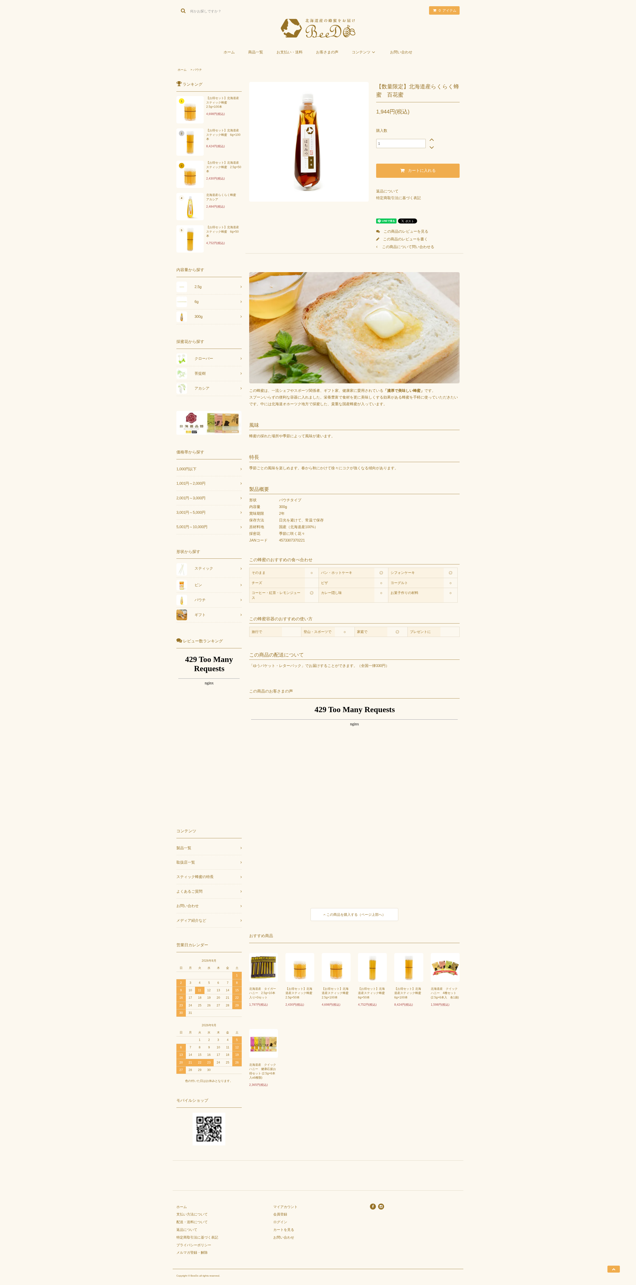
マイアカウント (285, 1207)
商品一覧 (255, 52)
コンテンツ (361, 52)
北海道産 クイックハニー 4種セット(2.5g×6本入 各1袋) (445, 993)
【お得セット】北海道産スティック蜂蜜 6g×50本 (222, 231)
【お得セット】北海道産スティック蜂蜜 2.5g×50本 (223, 167)
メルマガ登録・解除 (192, 1252)
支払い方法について (192, 1214)
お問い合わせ (401, 52)
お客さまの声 (327, 52)
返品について (387, 191)
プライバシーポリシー (193, 1245)
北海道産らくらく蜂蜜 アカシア (222, 197)
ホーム (229, 52)
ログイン (280, 1222)
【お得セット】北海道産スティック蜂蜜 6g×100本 (223, 135)
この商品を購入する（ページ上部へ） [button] (355, 915)
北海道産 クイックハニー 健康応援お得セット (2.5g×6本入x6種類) (262, 1071)
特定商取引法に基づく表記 (398, 198)
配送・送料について (192, 1222)
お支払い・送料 (290, 52)
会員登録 (280, 1214)
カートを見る (283, 1230)
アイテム (447, 10)
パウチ (197, 70)
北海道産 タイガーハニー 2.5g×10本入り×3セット (262, 993)
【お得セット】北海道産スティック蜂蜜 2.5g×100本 (222, 102)
